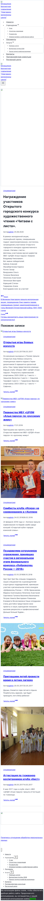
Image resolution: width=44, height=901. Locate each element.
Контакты (10, 54)
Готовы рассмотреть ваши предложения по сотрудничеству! (19, 317)
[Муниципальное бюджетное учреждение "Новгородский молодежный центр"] (6, 18)
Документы (11, 39)
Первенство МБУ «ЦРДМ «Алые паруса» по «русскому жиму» (21, 416)
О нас (10, 28)
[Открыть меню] (3, 83)
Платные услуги (14, 45)
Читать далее (10, 392)
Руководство (13, 34)
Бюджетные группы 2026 (16, 48)
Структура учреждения (16, 31)
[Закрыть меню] (1, 849)
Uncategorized (9, 191)
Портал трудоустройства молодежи (20, 51)
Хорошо (32, 899)
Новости (10, 22)
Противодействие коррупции (18, 57)
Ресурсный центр (13, 60)
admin (11, 232)
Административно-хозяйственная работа (21, 37)
